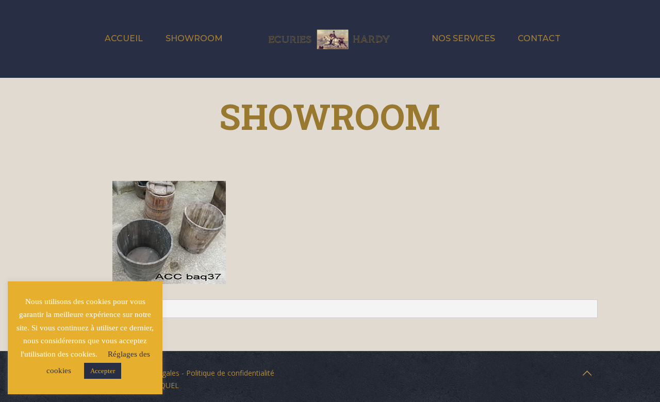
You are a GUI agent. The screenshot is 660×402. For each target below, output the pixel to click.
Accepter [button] (102, 371)
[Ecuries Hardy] (330, 38)
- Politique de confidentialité (226, 373)
